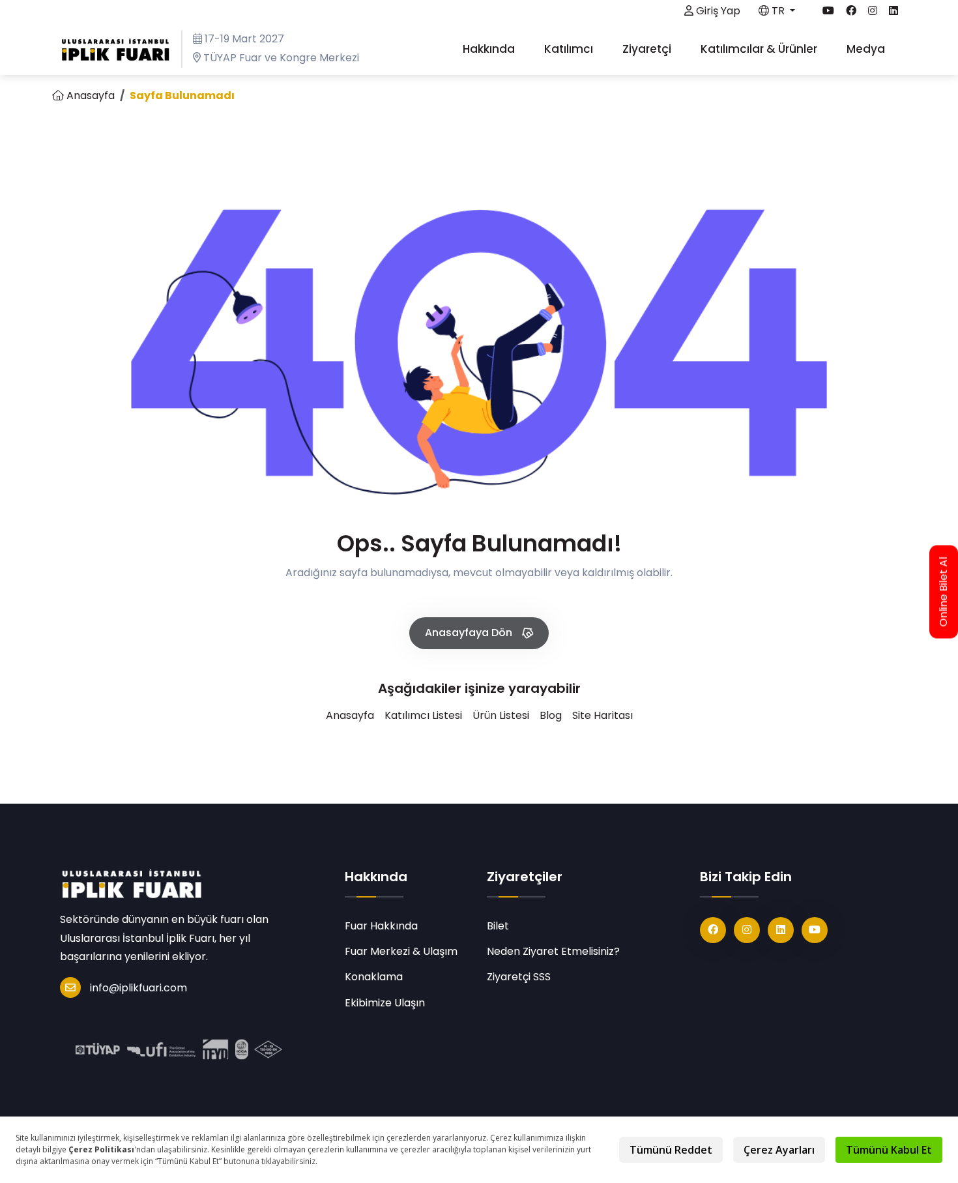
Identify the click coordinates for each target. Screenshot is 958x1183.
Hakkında (490, 49)
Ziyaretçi (648, 49)
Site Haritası (602, 715)
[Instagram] (747, 930)
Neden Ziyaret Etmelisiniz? (553, 951)
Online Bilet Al (943, 591)
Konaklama (374, 976)
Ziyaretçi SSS (519, 976)
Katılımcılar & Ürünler (760, 49)
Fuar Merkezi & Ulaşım (401, 951)
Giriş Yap (716, 10)
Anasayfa (89, 95)
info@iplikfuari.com (138, 987)
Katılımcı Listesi (423, 715)
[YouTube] (815, 930)
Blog (551, 715)
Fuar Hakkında (381, 925)
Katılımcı (570, 49)
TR (778, 10)
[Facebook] (713, 930)
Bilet (498, 925)
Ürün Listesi (500, 715)
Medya (867, 49)
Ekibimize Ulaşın (385, 1002)
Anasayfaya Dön (470, 632)
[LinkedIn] (781, 930)
